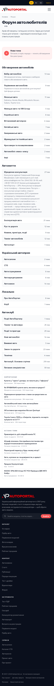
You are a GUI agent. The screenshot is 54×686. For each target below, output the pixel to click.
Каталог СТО (7, 649)
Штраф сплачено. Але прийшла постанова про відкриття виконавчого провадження (23, 442)
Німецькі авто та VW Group (17, 108)
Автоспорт (9, 244)
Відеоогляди (7, 585)
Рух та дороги (11, 226)
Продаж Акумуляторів (13, 464)
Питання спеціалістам (14, 367)
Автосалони (10, 259)
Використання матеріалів (35, 678)
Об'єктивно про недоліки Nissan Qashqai (22, 410)
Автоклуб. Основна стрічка (17, 361)
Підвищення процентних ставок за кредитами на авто (25, 395)
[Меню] (49, 9)
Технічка (8, 355)
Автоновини (7, 563)
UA (31, 3)
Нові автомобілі (11, 337)
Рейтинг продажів (9, 551)
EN (41, 3)
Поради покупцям (9, 576)
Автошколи (6, 654)
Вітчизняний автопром (15, 121)
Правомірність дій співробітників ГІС (20, 434)
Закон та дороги (12, 349)
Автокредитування (13, 277)
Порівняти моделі (9, 628)
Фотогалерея (7, 542)
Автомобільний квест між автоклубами (21, 403)
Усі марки (6, 529)
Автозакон (9, 283)
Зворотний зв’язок (17, 682)
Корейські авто (11, 115)
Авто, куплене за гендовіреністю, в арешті (22, 457)
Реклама (5, 682)
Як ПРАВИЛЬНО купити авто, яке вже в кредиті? (24, 387)
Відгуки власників (9, 547)
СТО (6, 265)
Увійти (48, 3)
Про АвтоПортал (12, 298)
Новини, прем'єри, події (15, 232)
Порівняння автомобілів (16, 85)
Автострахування (12, 271)
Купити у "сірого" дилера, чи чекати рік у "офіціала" (26, 381)
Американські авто (13, 133)
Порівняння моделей (10, 538)
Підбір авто (6, 533)
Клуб (6, 304)
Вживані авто (10, 343)
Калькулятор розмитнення (13, 615)
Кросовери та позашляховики (18, 145)
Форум (5, 590)
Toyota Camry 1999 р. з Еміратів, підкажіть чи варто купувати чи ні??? (26, 418)
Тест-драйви (7, 581)
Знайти (46, 516)
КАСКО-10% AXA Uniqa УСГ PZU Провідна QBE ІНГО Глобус (25, 472)
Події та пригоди (12, 331)
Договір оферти (18, 678)
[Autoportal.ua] (14, 9)
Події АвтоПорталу (13, 318)
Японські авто (11, 97)
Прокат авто (7, 658)
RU (36, 3)
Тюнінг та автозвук (13, 325)
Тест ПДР (6, 601)
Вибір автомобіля (12, 74)
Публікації (6, 572)
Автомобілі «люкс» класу (16, 151)
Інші (6, 157)
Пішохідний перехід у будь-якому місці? (21, 450)
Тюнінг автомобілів (13, 238)
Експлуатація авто (13, 220)
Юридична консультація (15, 172)
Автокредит (7, 619)
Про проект (6, 663)
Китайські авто (11, 127)
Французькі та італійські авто (18, 139)
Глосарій (5, 610)
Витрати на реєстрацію (11, 624)
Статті (4, 567)
